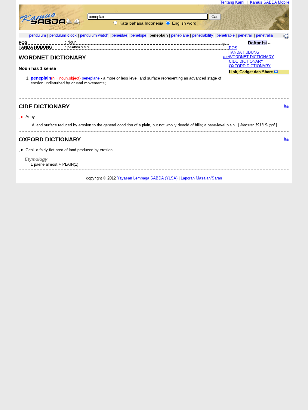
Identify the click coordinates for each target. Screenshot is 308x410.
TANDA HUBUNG (244, 52)
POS (233, 48)
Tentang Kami (232, 2)
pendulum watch (94, 35)
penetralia (264, 35)
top (226, 56)
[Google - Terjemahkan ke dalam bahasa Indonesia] (286, 37)
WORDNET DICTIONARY (251, 57)
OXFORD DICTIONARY (250, 66)
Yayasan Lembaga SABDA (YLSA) (147, 178)
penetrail (245, 35)
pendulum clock (63, 35)
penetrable (226, 35)
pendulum (37, 35)
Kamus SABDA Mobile (269, 2)
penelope (138, 35)
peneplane (180, 35)
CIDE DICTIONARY (246, 61)
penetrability (202, 35)
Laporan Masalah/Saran (201, 178)
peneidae (119, 35)
